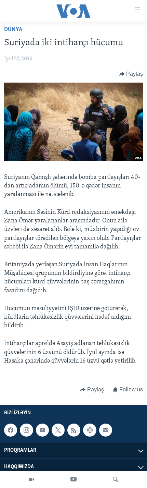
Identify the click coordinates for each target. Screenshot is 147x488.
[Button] (131, 74)
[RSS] (73, 430)
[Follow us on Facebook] (10, 430)
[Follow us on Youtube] (42, 430)
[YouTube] (73, 479)
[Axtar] (115, 479)
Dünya (13, 30)
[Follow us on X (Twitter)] (58, 430)
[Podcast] (89, 430)
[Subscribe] (105, 430)
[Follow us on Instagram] (26, 430)
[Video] (31, 479)
